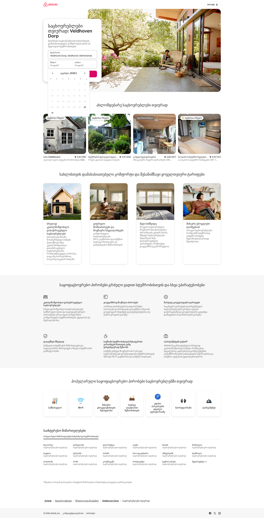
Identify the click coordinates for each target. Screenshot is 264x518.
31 (52, 113)
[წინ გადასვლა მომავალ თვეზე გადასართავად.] (85, 73)
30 (85, 107)
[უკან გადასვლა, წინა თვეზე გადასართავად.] (53, 73)
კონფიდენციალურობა (73, 513)
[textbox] (60, 65)
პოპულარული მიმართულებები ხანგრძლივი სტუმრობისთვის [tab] (71, 436)
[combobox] (72, 55)
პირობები (90, 513)
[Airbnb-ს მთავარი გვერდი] (50, 4)
